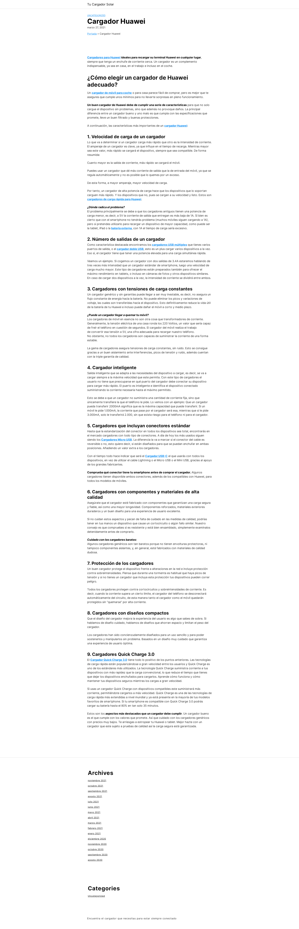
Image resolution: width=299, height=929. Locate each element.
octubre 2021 (95, 785)
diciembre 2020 (97, 838)
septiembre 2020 (98, 854)
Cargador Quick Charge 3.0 (108, 659)
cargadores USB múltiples (169, 244)
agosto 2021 (95, 796)
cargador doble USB (130, 249)
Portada (92, 33)
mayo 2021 (94, 812)
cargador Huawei (175, 125)
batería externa (121, 228)
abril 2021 (93, 817)
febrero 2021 (95, 828)
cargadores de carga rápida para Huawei (114, 199)
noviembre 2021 (97, 780)
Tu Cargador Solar (100, 4)
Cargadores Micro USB (116, 439)
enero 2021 (94, 833)
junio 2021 (94, 807)
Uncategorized (96, 15)
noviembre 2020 (97, 844)
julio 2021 (93, 801)
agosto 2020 (95, 860)
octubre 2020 (96, 849)
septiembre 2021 (97, 791)
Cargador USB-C (156, 456)
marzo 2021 (94, 822)
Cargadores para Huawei (103, 57)
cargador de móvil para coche (112, 92)
